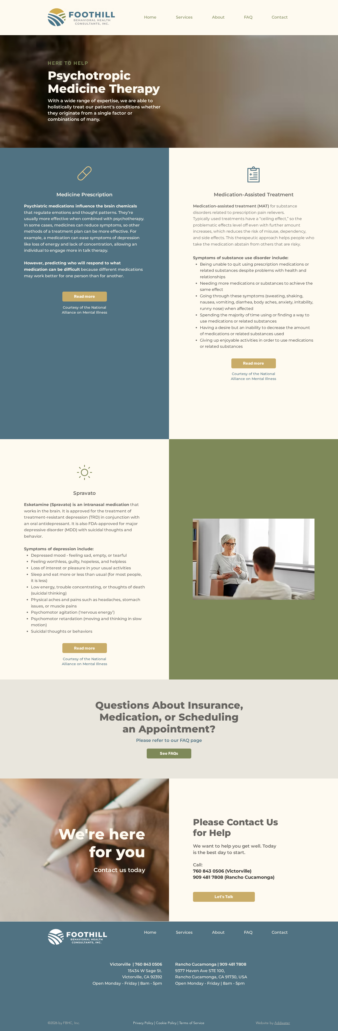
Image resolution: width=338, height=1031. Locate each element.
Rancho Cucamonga (196, 964)
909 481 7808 (233, 964)
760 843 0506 (148, 964)
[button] (177, 17)
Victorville (120, 964)
